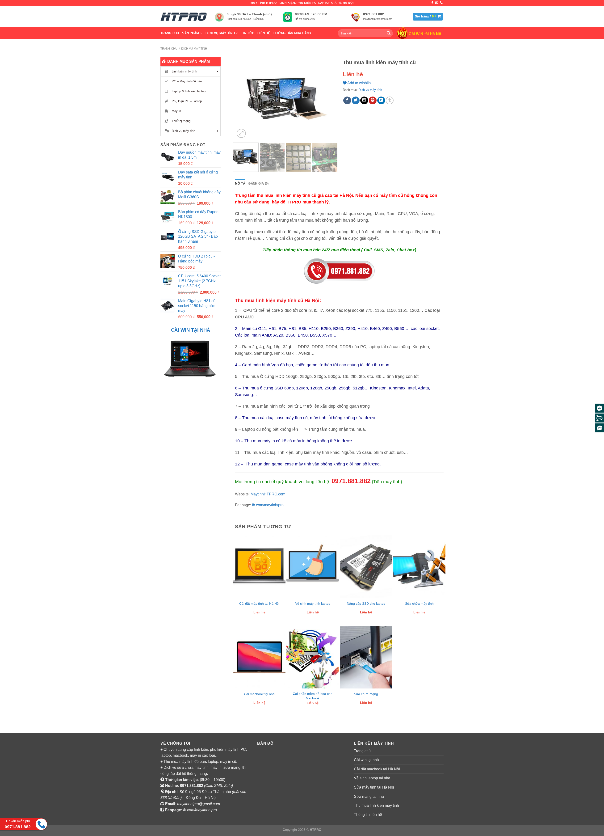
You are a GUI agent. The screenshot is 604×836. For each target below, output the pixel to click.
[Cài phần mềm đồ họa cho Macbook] (312, 657)
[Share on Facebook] (347, 100)
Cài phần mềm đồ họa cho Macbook (312, 696)
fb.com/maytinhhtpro (200, 810)
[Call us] (441, 2)
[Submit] (389, 33)
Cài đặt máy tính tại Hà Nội (259, 603)
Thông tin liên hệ (368, 815)
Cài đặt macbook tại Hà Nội (377, 769)
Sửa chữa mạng (366, 694)
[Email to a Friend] (364, 100)
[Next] (327, 98)
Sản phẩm (190, 33)
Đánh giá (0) (258, 183)
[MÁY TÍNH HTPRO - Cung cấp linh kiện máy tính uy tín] (184, 16)
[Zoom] (241, 133)
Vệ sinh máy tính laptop (312, 603)
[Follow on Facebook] (432, 2)
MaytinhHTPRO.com (268, 494)
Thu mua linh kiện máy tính (376, 805)
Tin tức (247, 33)
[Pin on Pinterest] (373, 100)
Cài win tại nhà (366, 760)
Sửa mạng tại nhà (369, 796)
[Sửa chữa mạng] (366, 657)
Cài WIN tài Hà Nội (425, 34)
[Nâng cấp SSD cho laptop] (366, 566)
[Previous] (243, 98)
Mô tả (240, 183)
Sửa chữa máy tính (419, 603)
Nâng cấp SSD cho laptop (366, 603)
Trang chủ (169, 33)
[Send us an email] (436, 2)
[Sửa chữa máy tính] (419, 566)
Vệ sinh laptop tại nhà (372, 778)
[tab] (240, 183)
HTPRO (315, 830)
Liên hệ (263, 33)
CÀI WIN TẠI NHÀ (190, 330)
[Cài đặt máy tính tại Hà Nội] (259, 566)
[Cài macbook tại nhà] (259, 657)
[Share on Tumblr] (390, 100)
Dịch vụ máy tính (220, 33)
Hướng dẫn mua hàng (292, 33)
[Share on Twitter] (356, 100)
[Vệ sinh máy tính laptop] (312, 566)
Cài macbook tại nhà (259, 694)
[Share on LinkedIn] (381, 100)
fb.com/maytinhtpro (268, 505)
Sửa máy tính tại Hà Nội (374, 787)
